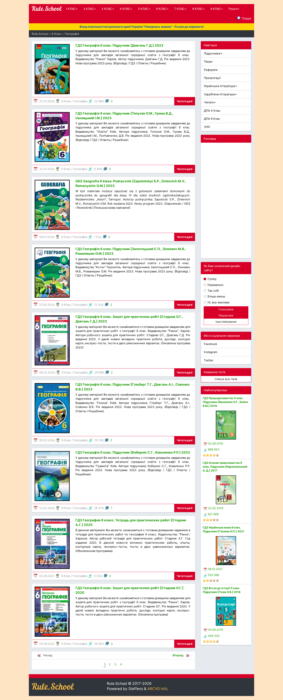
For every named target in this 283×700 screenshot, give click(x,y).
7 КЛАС (179, 9)
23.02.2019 (215, 508)
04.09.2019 (215, 629)
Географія (80, 101)
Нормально (215, 285)
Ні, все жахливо (218, 302)
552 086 (213, 575)
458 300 (213, 636)
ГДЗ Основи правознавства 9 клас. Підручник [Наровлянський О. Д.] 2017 (225, 466)
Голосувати (226, 309)
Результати (226, 315)
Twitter (209, 360)
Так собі (213, 290)
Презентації (212, 78)
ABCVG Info (157, 689)
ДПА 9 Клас (212, 119)
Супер (211, 279)
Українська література (219, 86)
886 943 (213, 449)
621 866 (213, 514)
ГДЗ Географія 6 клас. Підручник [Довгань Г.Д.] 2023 (119, 45)
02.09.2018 (215, 443)
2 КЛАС (88, 9)
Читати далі (185, 101)
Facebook (210, 344)
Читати (209, 102)
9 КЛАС (215, 9)
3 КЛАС (106, 9)
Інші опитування (226, 321)
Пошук (246, 18)
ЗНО (207, 127)
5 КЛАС (143, 9)
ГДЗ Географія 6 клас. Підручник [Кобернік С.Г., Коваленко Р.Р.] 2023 (132, 452)
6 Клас (66, 101)
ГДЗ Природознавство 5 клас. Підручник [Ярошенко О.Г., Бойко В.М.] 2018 (225, 401)
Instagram (210, 352)
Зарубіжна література (219, 94)
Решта (233, 9)
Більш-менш (216, 296)
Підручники (212, 53)
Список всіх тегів (226, 379)
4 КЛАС (125, 9)
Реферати (211, 70)
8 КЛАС (197, 9)
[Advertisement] (226, 200)
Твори (208, 61)
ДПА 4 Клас (212, 110)
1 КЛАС (71, 9)
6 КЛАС (161, 9)
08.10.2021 (215, 569)
